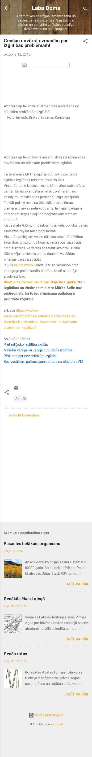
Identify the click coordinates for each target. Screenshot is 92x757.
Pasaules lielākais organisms (32, 543)
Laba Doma (46, 8)
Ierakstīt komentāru (23, 415)
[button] (85, 42)
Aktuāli (20, 399)
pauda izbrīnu (24, 265)
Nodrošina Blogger (49, 715)
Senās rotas (15, 653)
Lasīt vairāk (76, 584)
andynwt (58, 724)
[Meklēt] (85, 9)
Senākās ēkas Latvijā (24, 598)
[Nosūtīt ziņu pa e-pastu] (16, 389)
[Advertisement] (46, 468)
